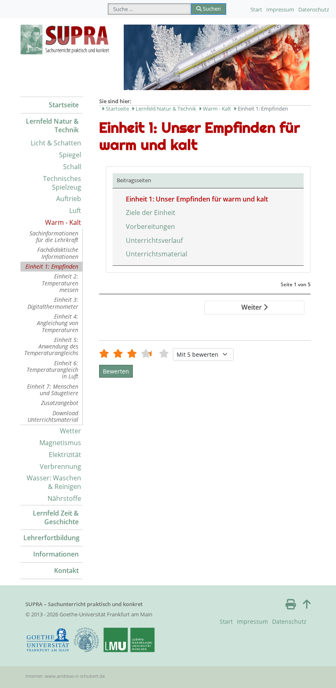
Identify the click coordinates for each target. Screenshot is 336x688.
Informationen (56, 554)
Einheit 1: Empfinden (51, 266)
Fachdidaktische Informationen (57, 253)
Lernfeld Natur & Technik (52, 125)
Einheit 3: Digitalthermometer (52, 303)
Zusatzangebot (59, 403)
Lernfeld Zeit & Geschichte (56, 517)
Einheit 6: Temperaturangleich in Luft (52, 369)
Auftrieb (68, 198)
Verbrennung (60, 466)
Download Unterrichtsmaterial (52, 416)
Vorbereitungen (150, 226)
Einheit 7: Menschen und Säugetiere (52, 389)
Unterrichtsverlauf (154, 240)
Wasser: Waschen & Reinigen (54, 482)
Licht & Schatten (56, 142)
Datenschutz (313, 9)
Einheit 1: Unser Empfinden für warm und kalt (197, 199)
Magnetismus (60, 442)
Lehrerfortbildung (51, 537)
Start (256, 9)
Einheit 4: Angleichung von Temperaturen (57, 323)
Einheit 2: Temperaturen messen (60, 283)
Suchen (211, 8)
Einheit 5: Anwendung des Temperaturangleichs (51, 346)
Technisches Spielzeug (62, 183)
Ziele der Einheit (150, 212)
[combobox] (149, 9)
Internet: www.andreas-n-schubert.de (65, 676)
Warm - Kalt (63, 222)
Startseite (64, 104)
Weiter (252, 307)
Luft (75, 210)
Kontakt (66, 570)
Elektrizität (65, 454)
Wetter (70, 430)
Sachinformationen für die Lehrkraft (54, 236)
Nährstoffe (64, 498)
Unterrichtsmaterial (156, 253)
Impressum (280, 9)
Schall (72, 166)
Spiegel (70, 154)
